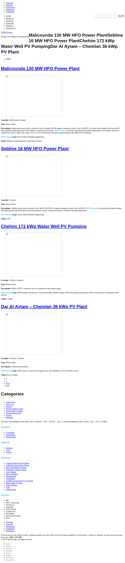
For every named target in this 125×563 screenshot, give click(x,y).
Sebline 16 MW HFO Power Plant (35, 148)
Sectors (8, 415)
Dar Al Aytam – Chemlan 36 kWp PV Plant (44, 306)
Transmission (11, 476)
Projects (9, 26)
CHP (8, 487)
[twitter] (9, 5)
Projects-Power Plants (14, 411)
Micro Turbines (12, 474)
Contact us (10, 28)
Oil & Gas (10, 404)
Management (11, 437)
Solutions (10, 23)
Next (8, 383)
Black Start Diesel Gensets (16, 468)
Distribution (10, 479)
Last (7, 386)
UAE (8, 450)
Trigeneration (11, 490)
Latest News (11, 402)
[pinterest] (10, 10)
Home (8, 16)
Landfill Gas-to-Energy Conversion (19, 481)
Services (9, 21)
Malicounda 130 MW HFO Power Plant (40, 68)
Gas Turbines (11, 472)
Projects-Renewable (13, 413)
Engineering (10, 435)
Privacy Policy (10, 560)
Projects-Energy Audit (14, 409)
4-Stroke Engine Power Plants (17, 463)
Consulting (10, 433)
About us (10, 18)
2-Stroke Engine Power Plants (17, 465)
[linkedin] (10, 12)
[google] (9, 3)
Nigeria (9, 452)
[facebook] (10, 7)
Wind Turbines (11, 485)
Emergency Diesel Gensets (16, 470)
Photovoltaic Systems (14, 483)
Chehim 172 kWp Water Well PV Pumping (44, 226)
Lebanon (9, 448)
